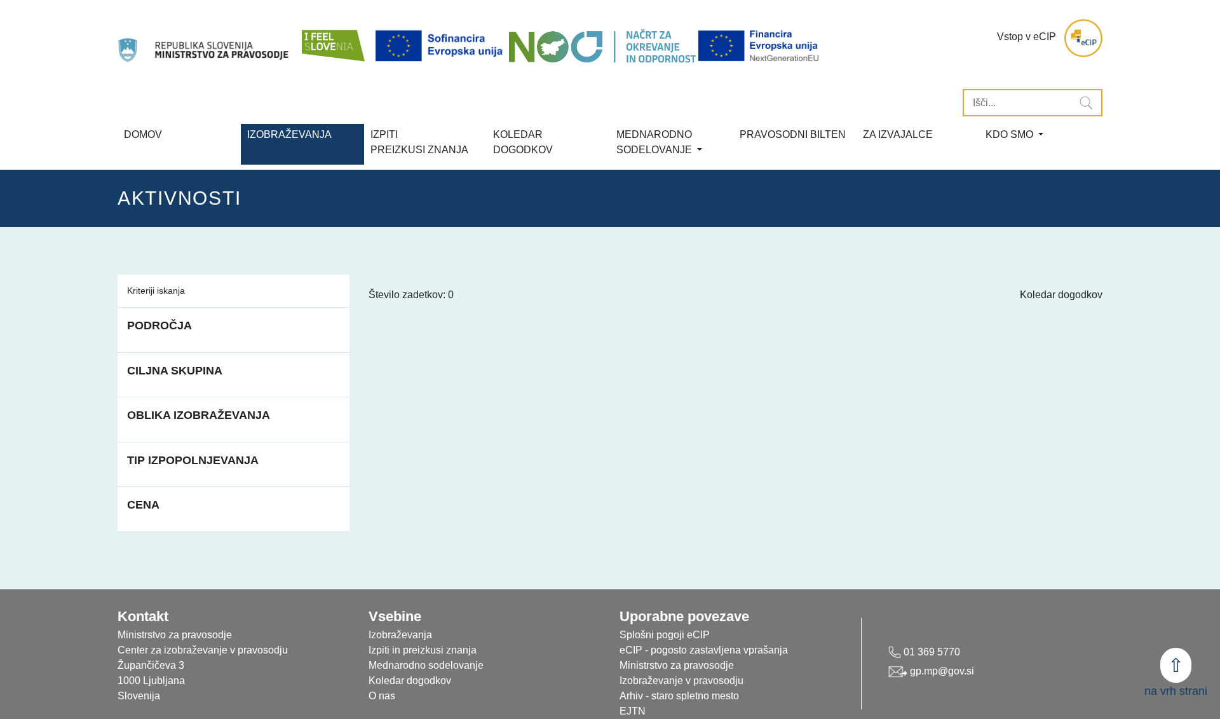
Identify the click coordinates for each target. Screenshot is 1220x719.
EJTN (633, 711)
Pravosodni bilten (793, 134)
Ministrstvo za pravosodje (677, 665)
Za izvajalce (898, 134)
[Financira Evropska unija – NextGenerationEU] (759, 46)
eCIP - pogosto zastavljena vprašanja (704, 650)
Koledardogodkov (523, 142)
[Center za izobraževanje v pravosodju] (205, 38)
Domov (143, 134)
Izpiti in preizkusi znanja (423, 650)
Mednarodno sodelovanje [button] (655, 142)
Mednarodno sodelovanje (426, 665)
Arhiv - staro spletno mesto (679, 695)
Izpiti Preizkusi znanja (419, 142)
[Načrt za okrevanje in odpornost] (602, 46)
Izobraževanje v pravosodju (681, 680)
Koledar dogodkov (1061, 294)
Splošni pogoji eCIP (665, 634)
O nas (382, 695)
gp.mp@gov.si (940, 671)
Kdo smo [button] (1011, 134)
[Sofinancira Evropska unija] (441, 46)
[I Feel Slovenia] (332, 38)
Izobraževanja (289, 134)
